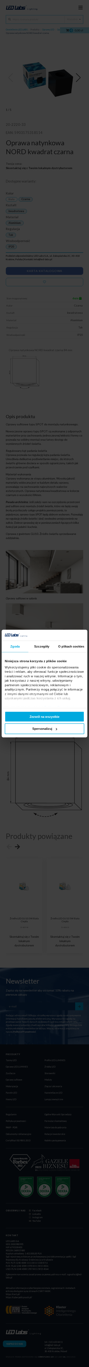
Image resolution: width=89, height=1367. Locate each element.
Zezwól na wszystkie (44, 716)
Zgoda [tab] (15, 646)
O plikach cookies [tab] (71, 646)
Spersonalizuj (42, 728)
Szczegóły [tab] (41, 646)
